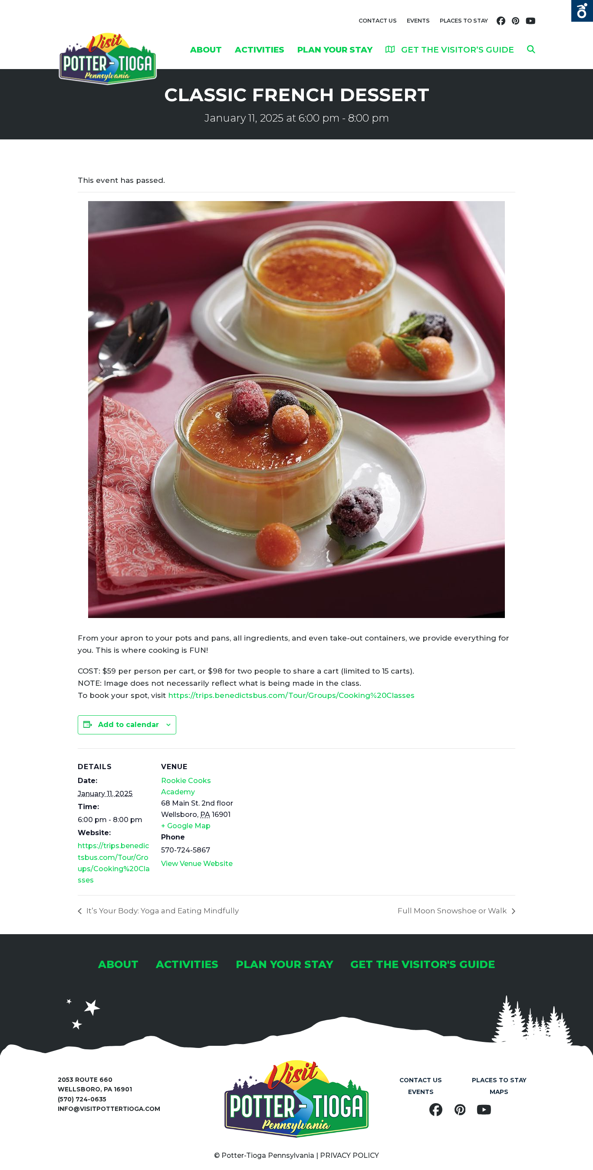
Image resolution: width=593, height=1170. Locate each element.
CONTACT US (378, 20)
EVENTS (418, 20)
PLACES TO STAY (464, 20)
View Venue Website (197, 863)
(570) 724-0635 (82, 1099)
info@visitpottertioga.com (109, 1108)
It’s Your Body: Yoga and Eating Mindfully (162, 910)
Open (582, 11)
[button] (531, 49)
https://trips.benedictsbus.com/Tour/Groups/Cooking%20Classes (291, 695)
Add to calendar (128, 725)
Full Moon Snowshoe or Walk (453, 910)
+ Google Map (186, 826)
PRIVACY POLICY (349, 1155)
